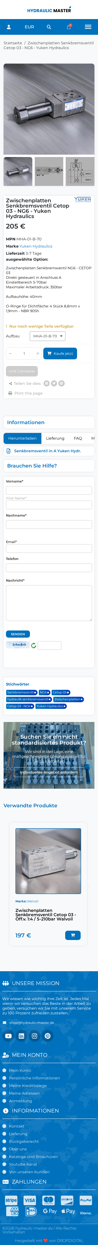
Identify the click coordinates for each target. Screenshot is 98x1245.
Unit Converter (22, 371)
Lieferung (55, 438)
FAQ (78, 438)
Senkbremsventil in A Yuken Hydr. (47, 451)
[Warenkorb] (68, 27)
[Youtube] (8, 1036)
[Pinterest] (61, 383)
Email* (11, 542)
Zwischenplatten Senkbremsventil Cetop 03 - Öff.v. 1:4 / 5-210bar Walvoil (45, 915)
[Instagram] (34, 1036)
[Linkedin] (21, 1036)
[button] (49, 27)
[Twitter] (54, 383)
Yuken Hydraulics (36, 246)
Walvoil (33, 901)
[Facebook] (47, 383)
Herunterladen (22, 438)
